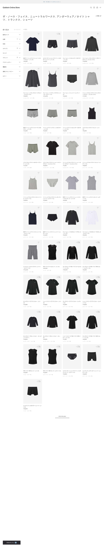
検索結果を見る (11, 542)
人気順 (97, 16)
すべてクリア (17, 29)
